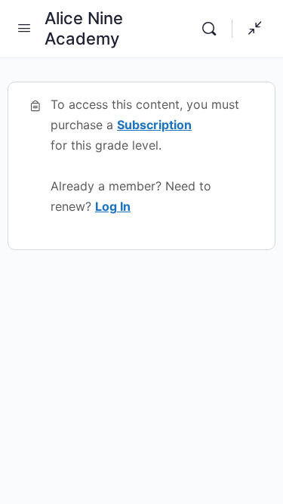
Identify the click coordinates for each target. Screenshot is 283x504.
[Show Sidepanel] (251, 28)
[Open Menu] (24, 27)
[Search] (213, 28)
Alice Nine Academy (84, 28)
